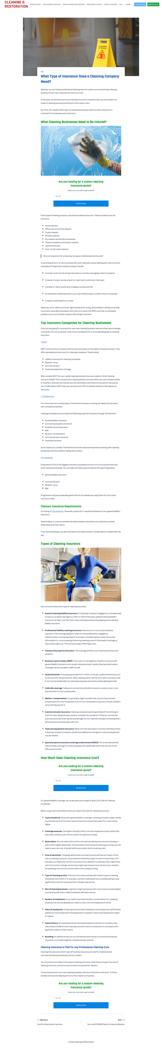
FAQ (42, 71)
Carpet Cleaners (110, 4)
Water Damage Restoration (74, 4)
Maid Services (153, 4)
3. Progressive (47, 458)
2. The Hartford (47, 396)
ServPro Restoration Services (49, 1022)
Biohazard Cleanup (94, 4)
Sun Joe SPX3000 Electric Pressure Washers (106, 1022)
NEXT (44, 342)
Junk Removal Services (52, 4)
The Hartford (57, 511)
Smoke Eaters (35, 4)
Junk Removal (140, 4)
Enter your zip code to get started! (81, 190)
